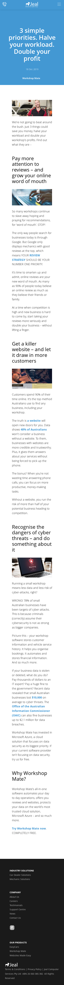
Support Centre (18, 909)
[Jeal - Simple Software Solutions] (32, 4)
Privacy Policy (34, 969)
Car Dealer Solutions (20, 874)
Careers (14, 901)
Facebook (12, 928)
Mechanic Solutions (20, 879)
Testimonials (16, 905)
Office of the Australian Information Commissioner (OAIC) (31, 710)
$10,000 (37, 697)
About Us (14, 896)
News (12, 913)
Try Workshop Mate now (29, 828)
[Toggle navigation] (59, 4)
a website (34, 420)
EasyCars (14, 946)
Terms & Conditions (15, 969)
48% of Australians (34, 429)
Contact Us (15, 917)
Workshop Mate (31, 78)
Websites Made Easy (20, 955)
